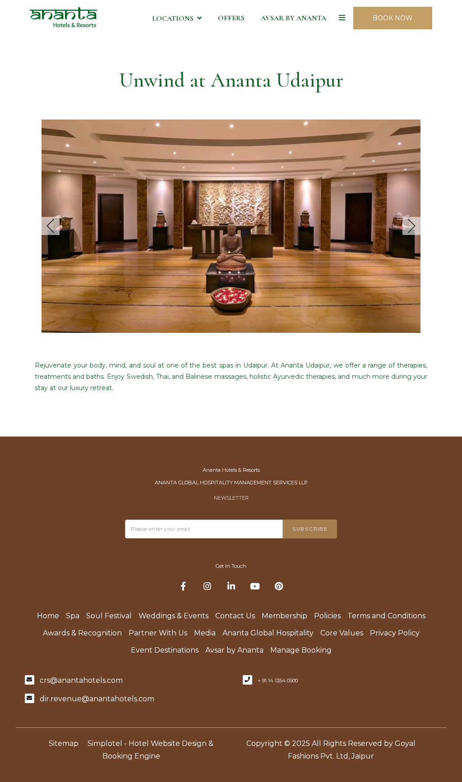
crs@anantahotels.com (81, 680)
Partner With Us (158, 633)
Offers (231, 18)
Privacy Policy (395, 633)
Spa (72, 616)
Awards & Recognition (82, 633)
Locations (173, 18)
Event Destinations (165, 650)
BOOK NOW (393, 18)
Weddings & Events (173, 616)
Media (205, 633)
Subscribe (310, 529)
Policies (327, 616)
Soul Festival (109, 616)
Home (48, 616)
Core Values (341, 633)
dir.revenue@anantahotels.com (97, 699)
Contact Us (235, 616)
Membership (284, 616)
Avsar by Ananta (293, 18)
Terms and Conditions (386, 616)
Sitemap (64, 743)
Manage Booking (301, 650)
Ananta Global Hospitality (268, 633)
